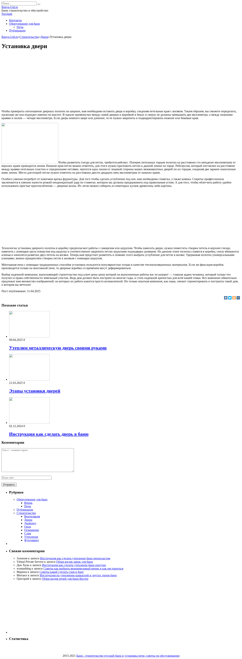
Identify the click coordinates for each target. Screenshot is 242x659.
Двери (28, 519)
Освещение (31, 530)
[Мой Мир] (238, 297)
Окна (27, 526)
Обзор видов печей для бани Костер (65, 578)
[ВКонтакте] (225, 297)
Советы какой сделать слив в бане (62, 572)
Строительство (26, 513)
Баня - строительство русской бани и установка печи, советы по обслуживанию (128, 655)
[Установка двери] (30, 162)
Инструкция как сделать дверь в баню (48, 434)
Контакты (15, 20)
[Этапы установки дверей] (29, 379)
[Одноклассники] (234, 297)
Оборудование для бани (24, 23)
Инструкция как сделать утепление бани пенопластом (75, 558)
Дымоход (30, 523)
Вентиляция (32, 516)
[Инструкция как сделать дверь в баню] (29, 422)
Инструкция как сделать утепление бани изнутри (74, 565)
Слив (27, 533)
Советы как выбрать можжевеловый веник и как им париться (83, 568)
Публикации (17, 30)
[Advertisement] (121, 80)
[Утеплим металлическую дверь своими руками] (29, 336)
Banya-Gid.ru (10, 7)
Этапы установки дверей (34, 390)
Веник (28, 502)
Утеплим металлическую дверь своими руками (58, 347)
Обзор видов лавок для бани (74, 561)
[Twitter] (230, 297)
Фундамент (31, 540)
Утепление (31, 536)
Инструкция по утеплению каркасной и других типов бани (78, 575)
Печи (20, 27)
